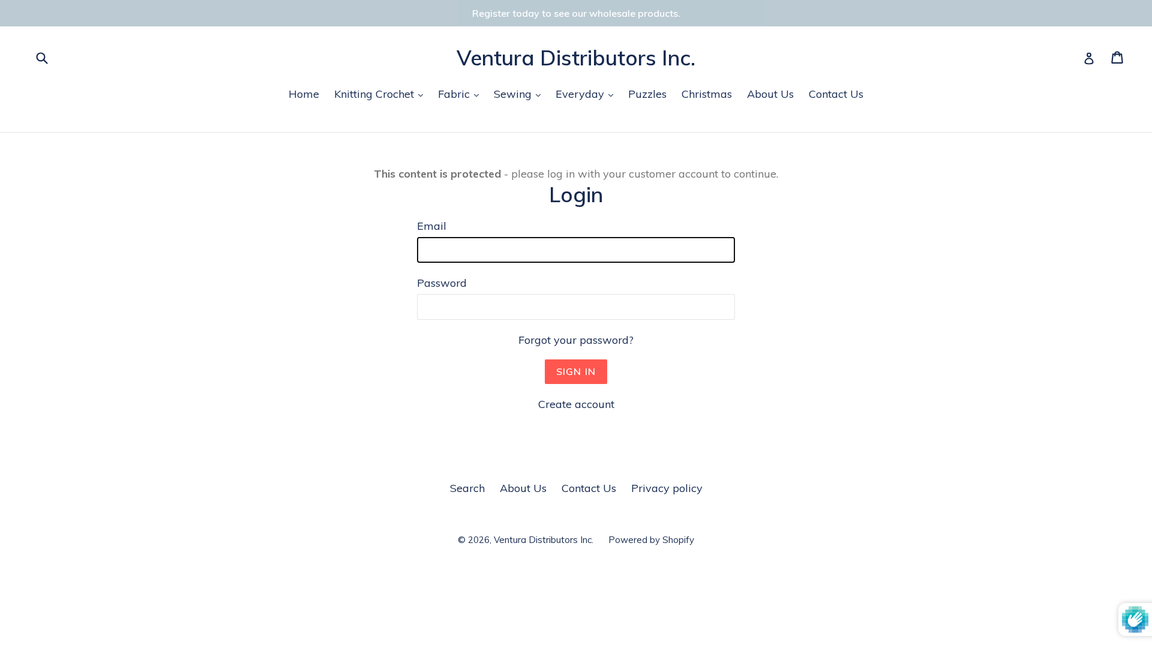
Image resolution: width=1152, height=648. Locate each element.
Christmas (707, 94)
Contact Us (836, 94)
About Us (770, 94)
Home (304, 94)
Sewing (520, 93)
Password (442, 283)
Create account (576, 404)
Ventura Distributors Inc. (576, 57)
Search (467, 488)
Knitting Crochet (381, 93)
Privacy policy (667, 488)
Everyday (587, 93)
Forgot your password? (576, 340)
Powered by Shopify (651, 539)
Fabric (461, 93)
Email (431, 226)
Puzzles (647, 94)
